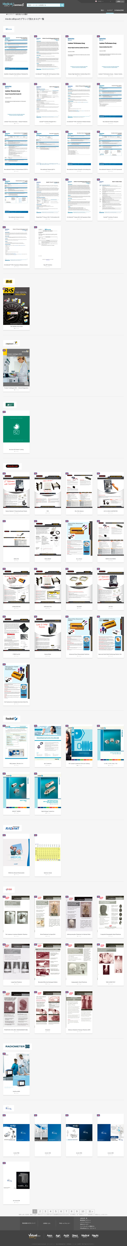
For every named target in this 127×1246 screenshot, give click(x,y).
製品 (102, 10)
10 (82, 1211)
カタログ (110, 10)
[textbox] (43, 5)
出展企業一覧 (83, 1218)
